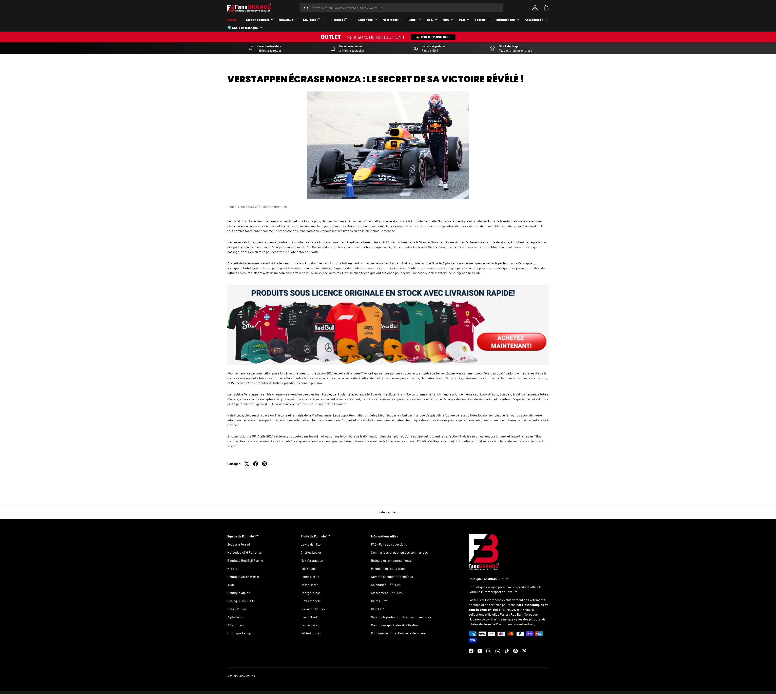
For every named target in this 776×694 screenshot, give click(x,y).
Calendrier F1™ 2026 (386, 585)
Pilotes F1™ (339, 19)
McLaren (233, 568)
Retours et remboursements (391, 560)
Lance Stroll (309, 617)
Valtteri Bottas (311, 633)
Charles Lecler (311, 552)
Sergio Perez (310, 625)
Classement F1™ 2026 (387, 593)
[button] (546, 7)
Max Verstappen (312, 560)
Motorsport (391, 19)
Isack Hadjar (309, 568)
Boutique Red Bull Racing (245, 560)
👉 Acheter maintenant (433, 37)
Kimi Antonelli (311, 601)
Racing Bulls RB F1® (240, 601)
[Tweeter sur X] (246, 463)
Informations (505, 19)
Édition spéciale (257, 19)
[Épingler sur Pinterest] (264, 463)
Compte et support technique (392, 576)
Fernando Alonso (313, 609)
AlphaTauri (235, 617)
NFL (430, 19)
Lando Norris (310, 576)
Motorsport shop (239, 633)
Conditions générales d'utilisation (395, 625)
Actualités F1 (534, 19)
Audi (230, 585)
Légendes (365, 19)
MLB (462, 19)
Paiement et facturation (388, 568)
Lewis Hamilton (312, 544)
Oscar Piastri (309, 585)
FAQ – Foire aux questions (389, 544)
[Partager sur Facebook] (255, 463)
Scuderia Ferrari (238, 544)
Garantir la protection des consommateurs (401, 617)
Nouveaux (286, 19)
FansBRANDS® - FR (245, 676)
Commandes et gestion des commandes (399, 552)
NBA (446, 19)
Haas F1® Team (237, 609)
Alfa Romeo (235, 625)
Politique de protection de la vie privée (398, 633)
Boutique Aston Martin (243, 576)
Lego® (412, 19)
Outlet (231, 19)
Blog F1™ (377, 609)
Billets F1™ (379, 601)
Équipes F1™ (312, 19)
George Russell (311, 593)
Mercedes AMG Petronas (244, 552)
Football (480, 19)
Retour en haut (388, 512)
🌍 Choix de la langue (242, 27)
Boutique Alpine (238, 593)
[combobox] (401, 7)
